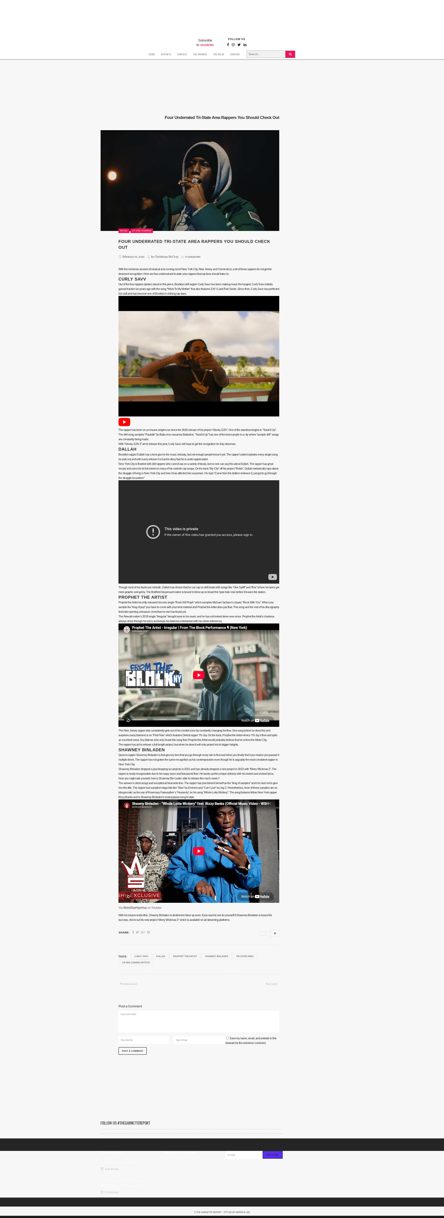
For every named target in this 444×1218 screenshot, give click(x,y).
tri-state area (245, 956)
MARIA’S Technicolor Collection (119, 1162)
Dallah (160, 956)
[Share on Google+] (143, 932)
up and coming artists (136, 962)
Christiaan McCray (166, 257)
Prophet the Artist (185, 956)
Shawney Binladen (216, 956)
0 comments (192, 257)
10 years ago (111, 1169)
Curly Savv (141, 956)
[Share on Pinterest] (148, 932)
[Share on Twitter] (137, 932)
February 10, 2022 (133, 257)
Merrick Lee (243, 1212)
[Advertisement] (192, 1089)
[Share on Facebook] (133, 932)
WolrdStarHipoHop (135, 907)
